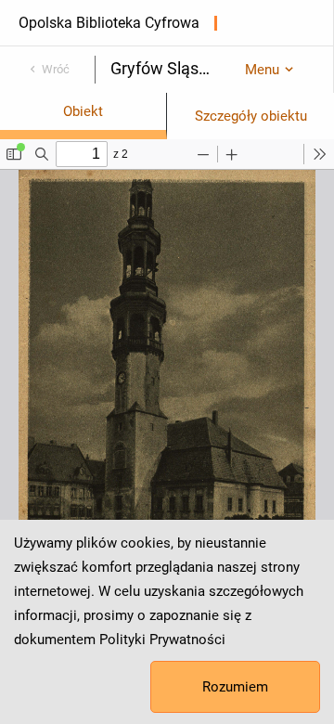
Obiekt (83, 111)
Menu (262, 69)
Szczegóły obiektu (251, 116)
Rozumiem (235, 687)
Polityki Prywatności (162, 639)
